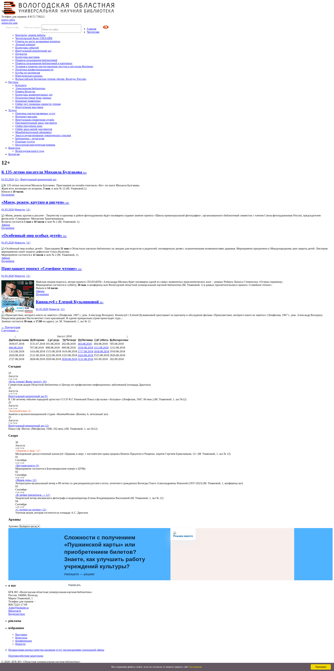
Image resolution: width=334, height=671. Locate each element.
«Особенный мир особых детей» (34, 235)
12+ (17, 179)
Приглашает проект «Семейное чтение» (41, 268)
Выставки (21, 634)
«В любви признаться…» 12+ (32, 494)
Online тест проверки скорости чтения (38, 104)
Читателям (93, 31)
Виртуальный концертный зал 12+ (28, 425)
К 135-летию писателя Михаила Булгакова (44, 172)
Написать (74, 585)
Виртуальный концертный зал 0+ (28, 396)
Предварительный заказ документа (36, 122)
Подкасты (21, 53)
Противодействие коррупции (25, 655)
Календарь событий (27, 47)
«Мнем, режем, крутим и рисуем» (35, 202)
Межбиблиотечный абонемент (33, 132)
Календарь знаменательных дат (34, 94)
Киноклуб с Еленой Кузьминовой (70, 301)
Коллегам (14, 154)
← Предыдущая (10, 327)
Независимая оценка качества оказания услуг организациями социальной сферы (56, 649)
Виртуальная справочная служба (34, 119)
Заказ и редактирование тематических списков (43, 135)
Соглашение (195, 667)
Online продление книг (29, 125)
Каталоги (20, 85)
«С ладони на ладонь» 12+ (31, 509)
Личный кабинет (25, 44)
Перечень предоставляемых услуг (35, 113)
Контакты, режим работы (30, 35)
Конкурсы (14, 147)
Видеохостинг (16, 614)
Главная (91, 28)
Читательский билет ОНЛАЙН (33, 38)
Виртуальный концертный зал (33, 50)
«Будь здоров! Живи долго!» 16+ (27, 381)
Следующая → (10, 330)
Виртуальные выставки (29, 107)
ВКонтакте (14, 610)
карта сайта (8, 19)
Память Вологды (25, 91)
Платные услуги (25, 141)
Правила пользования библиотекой (36, 60)
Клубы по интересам (27, 72)
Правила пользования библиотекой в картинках (43, 63)
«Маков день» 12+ (26, 480)
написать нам (9, 22)
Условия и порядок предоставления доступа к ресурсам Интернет (54, 66)
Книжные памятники (28, 100)
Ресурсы (13, 82)
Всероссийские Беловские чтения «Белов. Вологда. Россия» (50, 78)
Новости (20, 209)
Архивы (13, 526)
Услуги (12, 110)
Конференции (23, 640)
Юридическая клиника (28, 75)
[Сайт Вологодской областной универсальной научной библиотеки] (58, 13)
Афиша (5, 224)
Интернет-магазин (26, 116)
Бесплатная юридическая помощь (35, 144)
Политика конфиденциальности (34, 69)
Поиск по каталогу (32, 27)
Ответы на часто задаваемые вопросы (37, 41)
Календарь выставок (27, 57)
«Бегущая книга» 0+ (27, 465)
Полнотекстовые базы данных (33, 97)
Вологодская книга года (29, 151)
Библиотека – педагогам (29, 138)
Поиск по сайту (12, 27)
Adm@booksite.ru (18, 607)
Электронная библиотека (30, 88)
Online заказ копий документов (33, 129)
